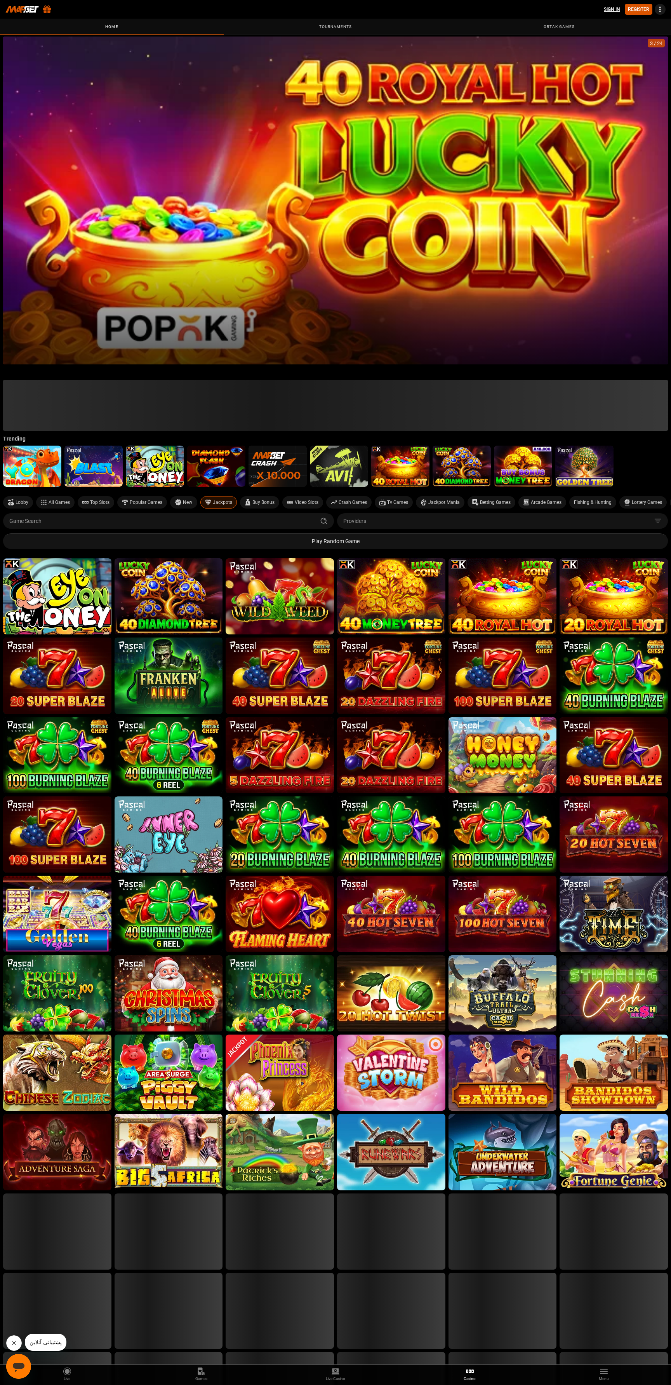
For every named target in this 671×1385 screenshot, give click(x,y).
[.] (335, 200)
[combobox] (502, 521)
